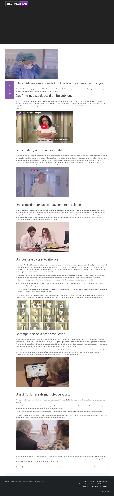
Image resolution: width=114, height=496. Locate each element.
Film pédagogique (54, 466)
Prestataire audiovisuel (67, 466)
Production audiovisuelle (82, 466)
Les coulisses (104, 489)
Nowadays (7, 481)
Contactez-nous (105, 491)
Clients (97, 489)
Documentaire (81, 489)
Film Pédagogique (85, 486)
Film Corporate (92, 483)
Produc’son (43, 354)
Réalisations (90, 489)
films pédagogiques (22, 103)
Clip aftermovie (82, 483)
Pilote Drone (95, 486)
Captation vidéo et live (102, 481)
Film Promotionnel (102, 483)
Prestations (91, 481)
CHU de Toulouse (48, 89)
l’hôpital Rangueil (100, 89)
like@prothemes (39, 481)
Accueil (85, 481)
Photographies (103, 486)
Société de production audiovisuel (98, 466)
